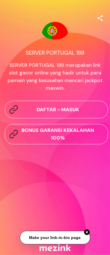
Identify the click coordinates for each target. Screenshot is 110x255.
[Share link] (100, 17)
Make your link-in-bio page (55, 238)
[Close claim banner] (87, 232)
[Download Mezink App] (55, 247)
